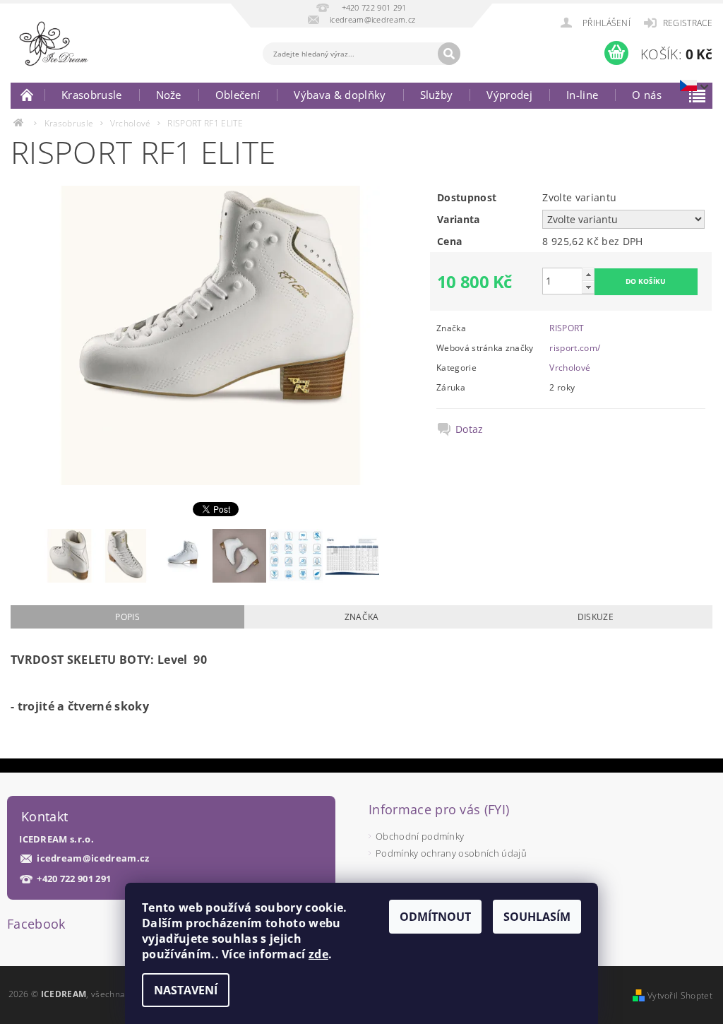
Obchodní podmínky (420, 836)
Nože (168, 95)
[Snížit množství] (588, 287)
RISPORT (566, 328)
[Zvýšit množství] (588, 274)
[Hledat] (449, 53)
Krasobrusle (91, 95)
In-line (582, 95)
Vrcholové (569, 368)
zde (318, 954)
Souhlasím (536, 916)
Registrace (687, 23)
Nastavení (185, 990)
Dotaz (469, 429)
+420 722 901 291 (74, 879)
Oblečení (238, 95)
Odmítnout (435, 916)
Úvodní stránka (27, 95)
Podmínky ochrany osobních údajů (451, 853)
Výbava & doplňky (340, 95)
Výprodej (509, 95)
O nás (647, 95)
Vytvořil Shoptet (679, 995)
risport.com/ (574, 348)
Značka (362, 617)
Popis (127, 617)
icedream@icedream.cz (93, 858)
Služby (436, 95)
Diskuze (596, 617)
